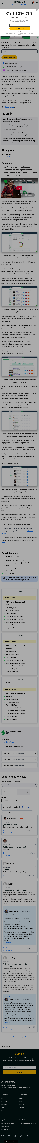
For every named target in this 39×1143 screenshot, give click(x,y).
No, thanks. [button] (20, 31)
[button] (37, 10)
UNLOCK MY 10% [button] (19, 28)
